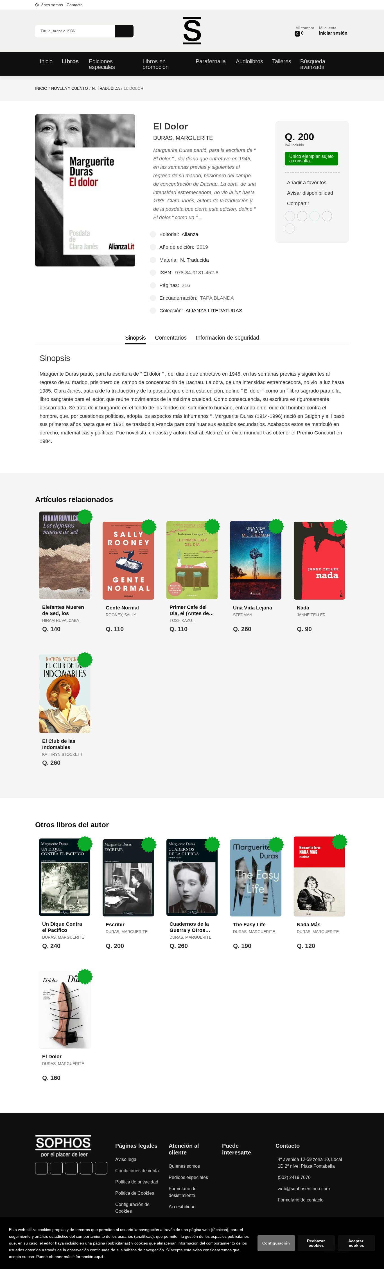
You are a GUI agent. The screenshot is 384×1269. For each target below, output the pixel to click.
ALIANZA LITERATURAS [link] (214, 310)
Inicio (41, 88)
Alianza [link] (190, 234)
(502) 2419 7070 (294, 1177)
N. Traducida (106, 88)
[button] (305, 31)
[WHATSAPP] (86, 1168)
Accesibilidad (182, 1206)
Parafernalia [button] (211, 61)
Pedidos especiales (188, 1177)
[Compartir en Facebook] (290, 216)
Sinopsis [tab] (135, 338)
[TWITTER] (56, 1168)
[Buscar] (124, 31)
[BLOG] (101, 1168)
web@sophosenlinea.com (304, 1188)
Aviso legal (126, 1159)
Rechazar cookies (316, 1243)
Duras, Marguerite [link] (183, 138)
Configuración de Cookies (132, 1208)
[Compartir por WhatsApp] (315, 216)
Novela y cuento (69, 88)
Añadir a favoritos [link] (306, 182)
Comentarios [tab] (171, 338)
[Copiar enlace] (290, 228)
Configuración (276, 1243)
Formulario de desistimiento (182, 1192)
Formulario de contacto (301, 1200)
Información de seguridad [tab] (227, 338)
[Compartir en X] (302, 216)
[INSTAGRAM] (71, 1168)
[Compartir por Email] (327, 216)
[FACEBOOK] (41, 1168)
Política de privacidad (136, 1182)
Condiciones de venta (137, 1170)
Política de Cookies (134, 1193)
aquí (98, 1256)
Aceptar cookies (356, 1243)
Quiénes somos (49, 5)
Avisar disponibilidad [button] (310, 193)
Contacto (75, 5)
